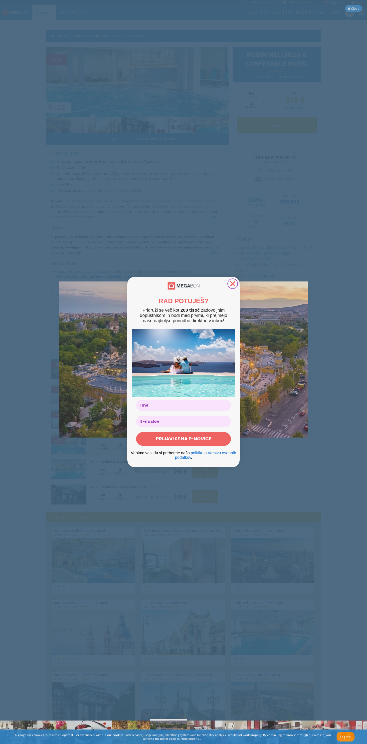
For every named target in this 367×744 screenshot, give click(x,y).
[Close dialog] (233, 284)
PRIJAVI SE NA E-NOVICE (183, 439)
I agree (345, 737)
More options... (191, 739)
